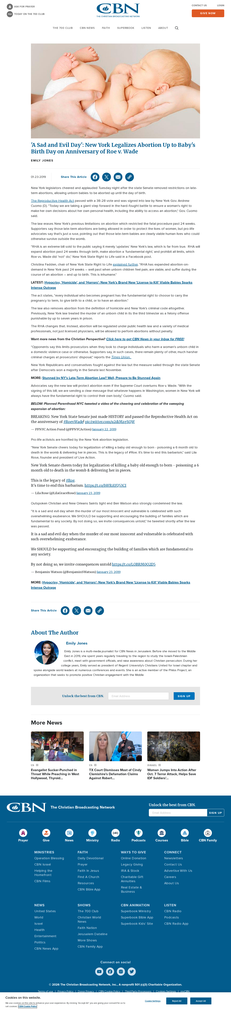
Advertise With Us (178, 871)
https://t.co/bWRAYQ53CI (105, 485)
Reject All (176, 1000)
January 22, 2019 (104, 429)
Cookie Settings (152, 1000)
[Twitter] (106, 177)
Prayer (83, 864)
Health (39, 930)
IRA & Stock (130, 871)
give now (208, 13)
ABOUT (163, 28)
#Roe (70, 480)
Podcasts (171, 917)
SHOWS (84, 905)
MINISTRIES (44, 852)
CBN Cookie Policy (109, 991)
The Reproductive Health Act (52, 201)
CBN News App (46, 949)
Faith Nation (87, 928)
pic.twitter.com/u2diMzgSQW (110, 422)
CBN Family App (90, 947)
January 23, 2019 (88, 493)
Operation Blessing (49, 858)
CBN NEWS (87, 28)
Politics (40, 942)
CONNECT (173, 852)
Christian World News (89, 919)
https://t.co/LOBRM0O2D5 (134, 564)
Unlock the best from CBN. (83, 696)
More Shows (87, 940)
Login (220, 5)
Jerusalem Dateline (92, 934)
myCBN (185, 991)
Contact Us (199, 5)
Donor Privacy (86, 991)
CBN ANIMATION (135, 905)
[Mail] (118, 177)
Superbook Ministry (136, 911)
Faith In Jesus (88, 871)
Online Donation (133, 858)
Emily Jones (42, 160)
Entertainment (45, 936)
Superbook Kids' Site (137, 924)
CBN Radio (172, 911)
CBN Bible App (89, 889)
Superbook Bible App (137, 917)
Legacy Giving (132, 864)
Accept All (201, 1000)
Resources (86, 883)
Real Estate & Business (131, 889)
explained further (125, 264)
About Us (171, 883)
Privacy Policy (65, 991)
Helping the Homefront (43, 873)
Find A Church (88, 877)
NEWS (39, 905)
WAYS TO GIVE (133, 852)
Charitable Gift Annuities (132, 879)
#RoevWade (73, 422)
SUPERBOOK (125, 28)
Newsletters (173, 858)
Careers (170, 877)
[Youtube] (99, 972)
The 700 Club (63, 28)
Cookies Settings (166, 991)
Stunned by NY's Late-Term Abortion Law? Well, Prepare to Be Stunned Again (101, 377)
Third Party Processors (138, 991)
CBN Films (42, 881)
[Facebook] (95, 177)
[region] (115, 1001)
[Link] (129, 177)
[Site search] (177, 29)
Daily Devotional (90, 858)
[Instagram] (121, 972)
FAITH (106, 28)
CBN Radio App (176, 924)
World (38, 917)
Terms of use (45, 991)
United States (45, 911)
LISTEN (146, 28)
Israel (38, 924)
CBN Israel (42, 864)
